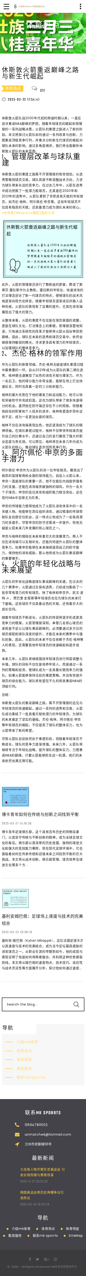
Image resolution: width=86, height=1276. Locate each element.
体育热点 (24, 1051)
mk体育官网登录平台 (63, 1267)
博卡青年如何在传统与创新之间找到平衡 (40, 814)
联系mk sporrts (31, 1077)
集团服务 (24, 1068)
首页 (30, 35)
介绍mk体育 (27, 1042)
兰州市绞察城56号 (38, 1144)
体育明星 (24, 1059)
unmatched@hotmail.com (48, 1134)
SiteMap (76, 1235)
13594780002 (36, 1125)
